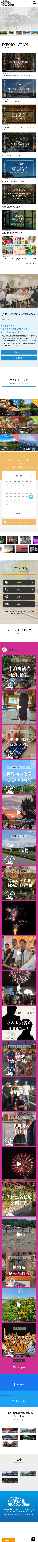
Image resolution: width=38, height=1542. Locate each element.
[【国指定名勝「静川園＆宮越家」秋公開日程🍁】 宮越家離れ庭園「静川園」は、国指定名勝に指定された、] (19, 1199)
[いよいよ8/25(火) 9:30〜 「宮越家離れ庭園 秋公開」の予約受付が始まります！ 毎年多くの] (19, 707)
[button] (35, 3)
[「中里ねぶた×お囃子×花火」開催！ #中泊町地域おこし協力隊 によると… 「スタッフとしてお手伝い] (19, 1340)
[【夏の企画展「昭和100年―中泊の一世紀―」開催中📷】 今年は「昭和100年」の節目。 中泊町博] (19, 1269)
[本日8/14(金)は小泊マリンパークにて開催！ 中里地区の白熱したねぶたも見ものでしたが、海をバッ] (19, 988)
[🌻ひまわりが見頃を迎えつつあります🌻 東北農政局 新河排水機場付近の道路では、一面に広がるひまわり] (19, 1305)
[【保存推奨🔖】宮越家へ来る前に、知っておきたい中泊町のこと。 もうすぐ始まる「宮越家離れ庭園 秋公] (19, 672)
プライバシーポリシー (18, 1515)
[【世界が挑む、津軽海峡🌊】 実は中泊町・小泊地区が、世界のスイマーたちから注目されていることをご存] (19, 777)
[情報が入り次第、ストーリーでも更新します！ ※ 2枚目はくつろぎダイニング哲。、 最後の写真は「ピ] (19, 1058)
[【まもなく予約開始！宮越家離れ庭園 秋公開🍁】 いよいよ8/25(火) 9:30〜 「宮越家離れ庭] (19, 883)
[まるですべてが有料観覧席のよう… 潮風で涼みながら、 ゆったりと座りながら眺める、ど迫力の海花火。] (19, 918)
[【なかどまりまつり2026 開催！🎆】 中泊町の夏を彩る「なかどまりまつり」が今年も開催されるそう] (19, 1164)
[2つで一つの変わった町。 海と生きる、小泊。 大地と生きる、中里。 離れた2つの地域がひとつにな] (19, 812)
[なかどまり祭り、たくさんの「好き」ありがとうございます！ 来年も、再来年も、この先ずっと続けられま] (19, 953)
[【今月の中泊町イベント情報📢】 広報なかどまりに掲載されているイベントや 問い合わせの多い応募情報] (19, 847)
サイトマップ (29, 1515)
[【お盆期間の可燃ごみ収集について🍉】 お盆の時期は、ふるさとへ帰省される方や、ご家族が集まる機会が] (19, 1129)
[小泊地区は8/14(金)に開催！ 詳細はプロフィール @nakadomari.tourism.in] (19, 1094)
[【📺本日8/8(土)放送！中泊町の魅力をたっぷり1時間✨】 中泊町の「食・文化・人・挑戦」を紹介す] (19, 1234)
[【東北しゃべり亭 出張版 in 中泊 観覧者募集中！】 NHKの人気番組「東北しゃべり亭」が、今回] (19, 1023)
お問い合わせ (7, 1515)
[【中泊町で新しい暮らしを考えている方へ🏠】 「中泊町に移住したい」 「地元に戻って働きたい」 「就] (19, 742)
